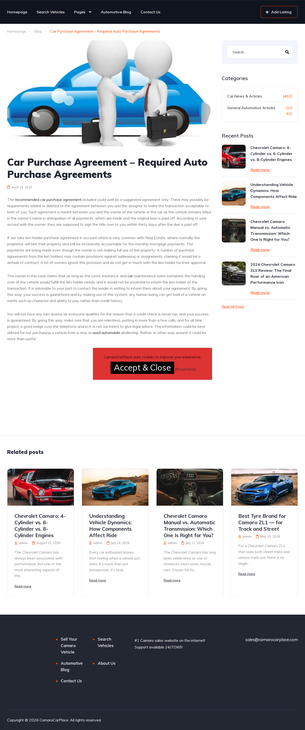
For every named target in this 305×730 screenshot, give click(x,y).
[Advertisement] (47, 400)
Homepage (17, 12)
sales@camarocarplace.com (271, 639)
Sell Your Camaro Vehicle (69, 645)
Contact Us (150, 12)
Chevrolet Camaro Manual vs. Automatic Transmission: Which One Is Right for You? (270, 230)
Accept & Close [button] (142, 367)
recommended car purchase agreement (48, 199)
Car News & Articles (244, 96)
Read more (259, 170)
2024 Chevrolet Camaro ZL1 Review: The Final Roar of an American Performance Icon (272, 273)
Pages (79, 12)
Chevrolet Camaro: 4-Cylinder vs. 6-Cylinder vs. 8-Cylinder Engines (271, 153)
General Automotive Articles (251, 107)
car (130, 275)
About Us (107, 663)
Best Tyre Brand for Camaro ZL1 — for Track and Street (262, 522)
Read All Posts (233, 306)
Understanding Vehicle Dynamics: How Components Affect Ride (273, 190)
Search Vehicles (51, 12)
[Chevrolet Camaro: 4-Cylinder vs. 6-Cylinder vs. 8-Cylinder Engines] (234, 157)
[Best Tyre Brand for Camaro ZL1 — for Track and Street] (264, 487)
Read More (185, 369)
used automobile (106, 332)
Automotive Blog (116, 12)
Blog (38, 31)
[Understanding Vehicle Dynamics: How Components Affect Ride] (234, 194)
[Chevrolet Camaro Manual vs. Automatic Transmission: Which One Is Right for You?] (234, 230)
